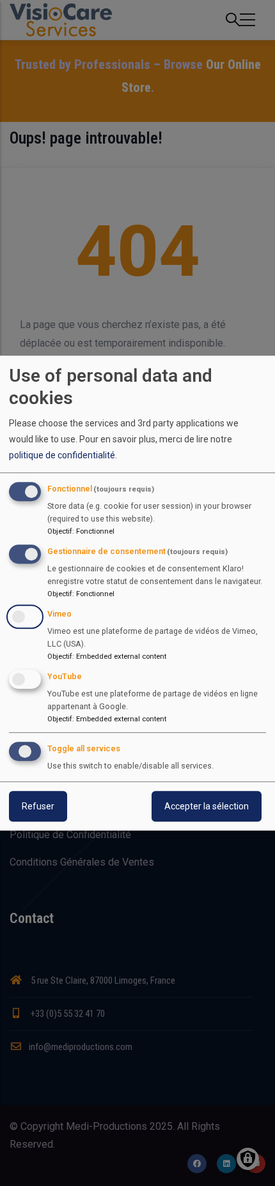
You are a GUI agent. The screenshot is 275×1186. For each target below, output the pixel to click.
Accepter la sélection (206, 806)
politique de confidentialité (62, 455)
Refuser (38, 806)
